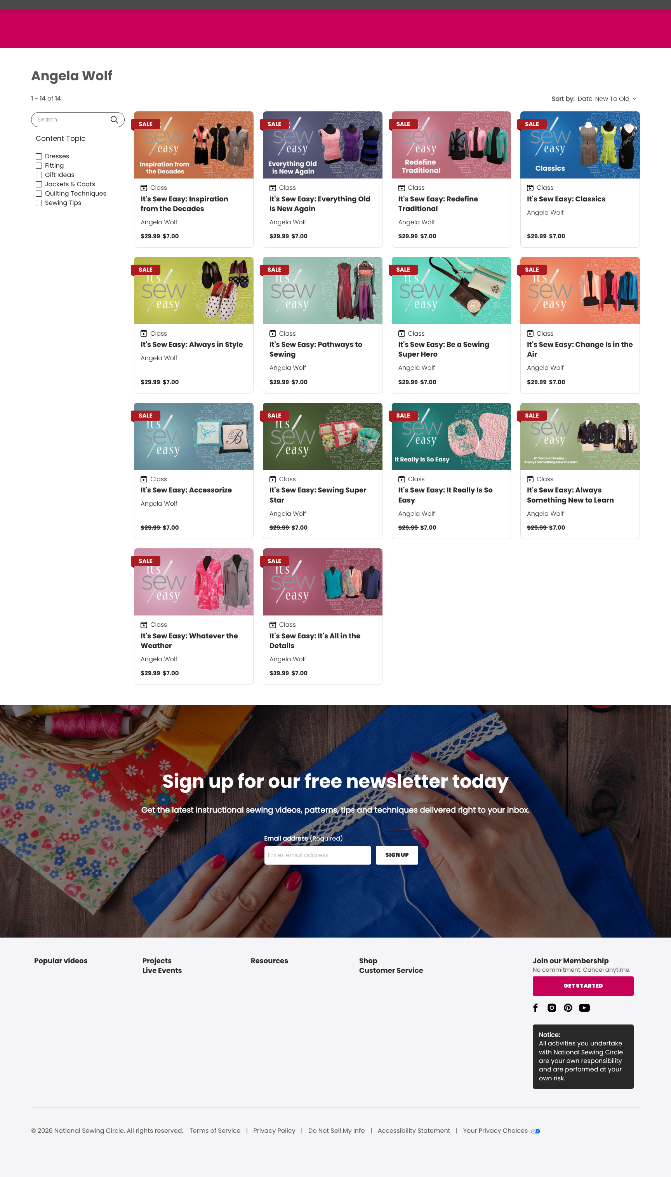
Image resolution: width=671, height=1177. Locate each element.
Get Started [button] (583, 986)
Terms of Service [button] (214, 1131)
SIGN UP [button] (397, 855)
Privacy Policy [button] (275, 1131)
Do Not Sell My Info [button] (336, 1131)
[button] (114, 120)
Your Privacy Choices (495, 1131)
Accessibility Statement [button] (414, 1131)
